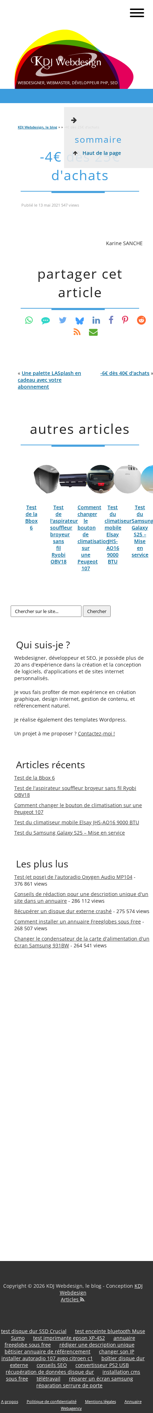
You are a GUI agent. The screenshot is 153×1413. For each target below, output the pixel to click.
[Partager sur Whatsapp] (29, 319)
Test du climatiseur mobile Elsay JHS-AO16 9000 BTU (118, 534)
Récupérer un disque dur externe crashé (63, 911)
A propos (9, 1401)
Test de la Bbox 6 (31, 517)
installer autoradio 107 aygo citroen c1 (47, 1358)
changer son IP (116, 1351)
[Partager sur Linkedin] (96, 319)
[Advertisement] (42, 1077)
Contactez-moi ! (96, 733)
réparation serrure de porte (69, 1385)
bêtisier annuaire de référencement (47, 1351)
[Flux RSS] (77, 331)
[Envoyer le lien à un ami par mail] (93, 331)
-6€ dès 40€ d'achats (124, 373)
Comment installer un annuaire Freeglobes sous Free (77, 921)
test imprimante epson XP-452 (69, 1337)
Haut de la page (101, 153)
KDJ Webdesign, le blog (37, 127)
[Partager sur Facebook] (111, 319)
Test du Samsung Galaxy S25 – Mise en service (69, 832)
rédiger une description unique (96, 1344)
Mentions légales (100, 1401)
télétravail (48, 1378)
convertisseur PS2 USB (102, 1365)
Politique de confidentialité (51, 1401)
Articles (70, 1299)
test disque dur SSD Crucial (34, 1331)
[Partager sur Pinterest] (125, 319)
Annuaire (133, 1401)
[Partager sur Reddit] (141, 319)
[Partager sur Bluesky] (80, 319)
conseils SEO (52, 1365)
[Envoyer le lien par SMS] (46, 319)
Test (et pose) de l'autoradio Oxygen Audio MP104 (73, 876)
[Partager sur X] (62, 319)
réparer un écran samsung (101, 1378)
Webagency (71, 1408)
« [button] (49, 380)
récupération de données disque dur (50, 1371)
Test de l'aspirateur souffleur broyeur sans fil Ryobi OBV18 (64, 534)
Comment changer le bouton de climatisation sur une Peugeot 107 (93, 538)
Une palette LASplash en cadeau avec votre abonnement (49, 380)
